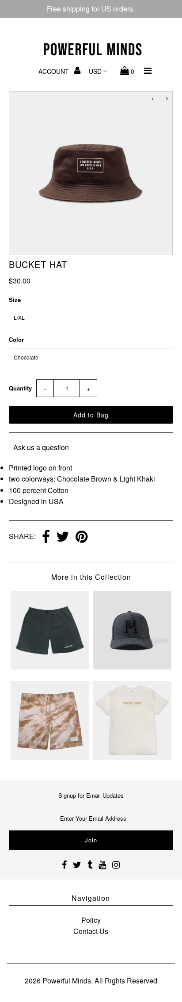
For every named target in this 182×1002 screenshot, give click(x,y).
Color (16, 339)
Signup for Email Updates (91, 795)
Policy (91, 920)
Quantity (20, 388)
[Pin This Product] (81, 537)
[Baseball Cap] (132, 667)
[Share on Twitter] (62, 537)
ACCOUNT (54, 71)
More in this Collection (91, 577)
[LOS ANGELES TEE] (132, 757)
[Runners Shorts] (50, 667)
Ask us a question (41, 447)
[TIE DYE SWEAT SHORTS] (50, 757)
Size (15, 299)
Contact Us (90, 931)
